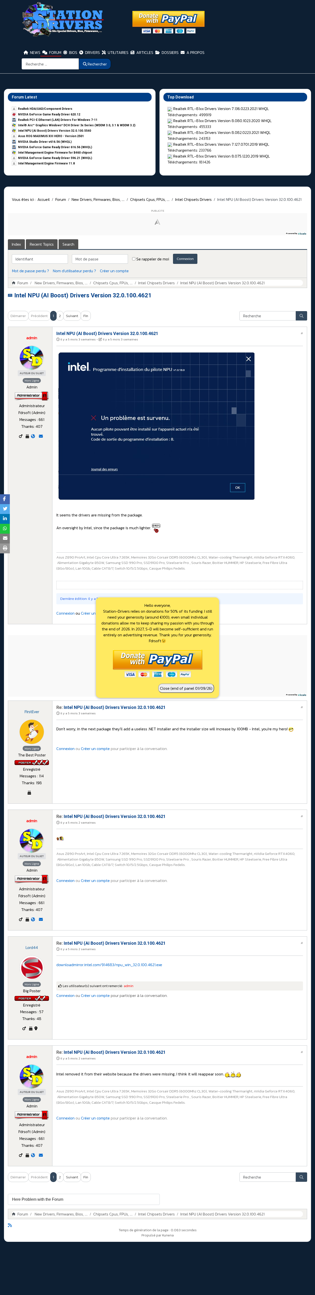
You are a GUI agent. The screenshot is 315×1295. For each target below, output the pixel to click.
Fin (85, 316)
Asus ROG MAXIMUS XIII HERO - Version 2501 (51, 136)
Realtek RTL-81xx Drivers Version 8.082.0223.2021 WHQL (222, 132)
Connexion (185, 258)
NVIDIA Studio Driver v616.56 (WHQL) (45, 142)
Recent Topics (42, 244)
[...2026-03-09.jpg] (156, 426)
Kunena (168, 1235)
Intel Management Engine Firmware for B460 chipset (55, 152)
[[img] (156, 528)
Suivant (72, 316)
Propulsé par (152, 1235)
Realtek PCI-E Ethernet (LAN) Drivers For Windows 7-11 (57, 120)
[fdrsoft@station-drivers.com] (41, 436)
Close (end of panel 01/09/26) (186, 688)
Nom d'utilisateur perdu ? (74, 271)
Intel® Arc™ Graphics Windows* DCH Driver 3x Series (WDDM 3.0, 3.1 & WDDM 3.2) (76, 125)
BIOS (73, 52)
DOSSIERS (170, 52)
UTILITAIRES (118, 52)
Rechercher (97, 64)
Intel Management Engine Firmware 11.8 (46, 163)
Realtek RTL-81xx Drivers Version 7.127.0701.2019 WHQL (221, 144)
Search (68, 244)
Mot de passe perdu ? (30, 271)
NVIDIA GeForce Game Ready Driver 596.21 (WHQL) (55, 158)
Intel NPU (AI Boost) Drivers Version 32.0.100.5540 (54, 130)
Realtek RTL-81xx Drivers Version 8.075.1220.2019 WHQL (221, 156)
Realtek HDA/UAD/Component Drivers (45, 109)
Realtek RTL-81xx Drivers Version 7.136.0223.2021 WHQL (221, 109)
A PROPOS (196, 52)
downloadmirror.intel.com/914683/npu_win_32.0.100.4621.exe (109, 965)
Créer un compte (114, 271)
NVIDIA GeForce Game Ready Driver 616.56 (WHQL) (55, 147)
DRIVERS (92, 52)
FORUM (55, 52)
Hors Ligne (32, 380)
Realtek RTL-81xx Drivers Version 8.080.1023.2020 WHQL (222, 121)
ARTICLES (144, 52)
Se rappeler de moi (152, 259)
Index (16, 244)
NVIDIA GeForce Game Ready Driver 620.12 (49, 114)
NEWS (35, 52)
